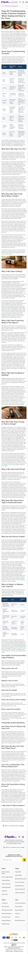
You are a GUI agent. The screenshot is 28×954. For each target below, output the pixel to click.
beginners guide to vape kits (13, 648)
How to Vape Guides (7, 877)
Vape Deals (18, 872)
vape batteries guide (6, 464)
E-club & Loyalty (6, 917)
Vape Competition (20, 892)
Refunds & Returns (7, 913)
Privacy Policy (18, 906)
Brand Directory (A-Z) (20, 879)
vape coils (4, 254)
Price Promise (5, 906)
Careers (17, 917)
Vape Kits (4, 891)
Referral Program (6, 920)
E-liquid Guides (6, 880)
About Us (17, 913)
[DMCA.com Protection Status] (14, 940)
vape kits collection (11, 651)
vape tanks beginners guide (8, 313)
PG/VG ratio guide (11, 367)
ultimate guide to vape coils (11, 250)
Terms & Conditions (20, 903)
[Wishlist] (20, 2)
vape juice (14, 579)
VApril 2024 (18, 875)
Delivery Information (7, 910)
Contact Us (5, 903)
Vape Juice (5, 894)
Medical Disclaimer (20, 920)
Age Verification (19, 910)
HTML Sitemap (5, 924)
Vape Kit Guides (6, 884)
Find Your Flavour (19, 882)
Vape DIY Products (20, 889)
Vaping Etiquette (6, 887)
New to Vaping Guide (6, 872)
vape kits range (15, 718)
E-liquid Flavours (19, 885)
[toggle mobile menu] (26, 2)
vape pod (21, 314)
